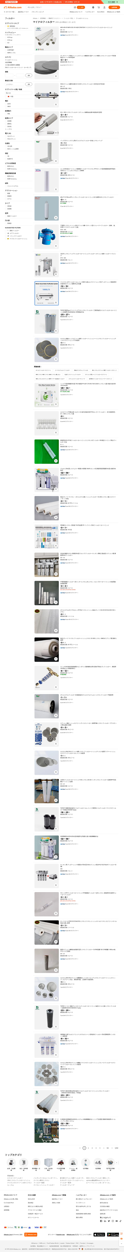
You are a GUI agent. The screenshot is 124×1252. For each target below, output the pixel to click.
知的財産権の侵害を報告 (83, 1214)
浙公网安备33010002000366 (94, 1249)
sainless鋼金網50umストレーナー (98, 1180)
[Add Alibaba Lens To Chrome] (30, 1234)
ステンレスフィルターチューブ (77, 378)
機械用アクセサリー (55, 18)
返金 (77, 1210)
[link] (121, 1233)
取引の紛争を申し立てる (83, 1206)
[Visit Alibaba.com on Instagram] (113, 1221)
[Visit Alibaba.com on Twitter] (109, 1221)
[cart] (99, 7)
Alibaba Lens (8, 1234)
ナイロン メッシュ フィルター (44, 1185)
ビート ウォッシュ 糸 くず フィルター (98, 1183)
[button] (75, 7)
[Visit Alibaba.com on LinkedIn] (105, 1221)
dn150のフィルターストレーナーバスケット (100, 378)
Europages (90, 1243)
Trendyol (82, 1243)
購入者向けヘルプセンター (84, 1199)
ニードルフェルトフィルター (62, 370)
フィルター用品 (68, 18)
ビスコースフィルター (15, 1178)
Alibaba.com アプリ (73, 1234)
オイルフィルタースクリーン (43, 370)
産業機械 (43, 18)
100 (108, 1148)
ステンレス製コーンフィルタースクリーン (96, 374)
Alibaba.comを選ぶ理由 (11, 1199)
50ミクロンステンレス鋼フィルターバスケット (104, 370)
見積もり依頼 (56, 1202)
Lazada (62, 1243)
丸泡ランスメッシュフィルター (73, 374)
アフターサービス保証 (34, 1210)
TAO (77, 1243)
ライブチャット (80, 1202)
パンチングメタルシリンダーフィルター (46, 1178)
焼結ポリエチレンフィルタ (81, 370)
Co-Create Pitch (9, 1202)
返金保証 (30, 1202)
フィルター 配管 (65, 1183)
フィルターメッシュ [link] (82, 18)
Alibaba (35, 18)
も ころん (10, 1185)
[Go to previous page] (80, 1148)
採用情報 (6, 1210)
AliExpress (34, 1243)
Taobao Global (70, 1243)
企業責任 (6, 1206)
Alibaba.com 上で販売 (106, 1199)
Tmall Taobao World (52, 1243)
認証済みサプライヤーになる (109, 1210)
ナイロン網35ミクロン (41, 1180)
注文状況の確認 (104, 1206)
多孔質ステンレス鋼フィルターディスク (72, 1178)
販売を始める (104, 1202)
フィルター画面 (39, 1183)
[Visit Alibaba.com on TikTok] (120, 1221)
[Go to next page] (112, 1148)
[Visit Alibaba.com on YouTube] (116, 1221)
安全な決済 (31, 1199)
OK (29, 75)
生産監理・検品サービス (35, 1214)
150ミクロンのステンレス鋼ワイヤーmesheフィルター (50, 378)
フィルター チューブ (67, 1185)
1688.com (42, 1243)
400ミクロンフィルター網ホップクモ (98, 1178)
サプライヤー (73, 35)
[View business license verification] (79, 1249)
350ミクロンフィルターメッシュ (18, 1180)
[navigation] (18, 584)
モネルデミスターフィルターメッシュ (72, 1180)
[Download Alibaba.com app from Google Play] (113, 1234)
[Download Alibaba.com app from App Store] (99, 1234)
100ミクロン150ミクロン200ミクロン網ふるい (48, 374)
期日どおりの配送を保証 (35, 1206)
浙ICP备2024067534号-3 (111, 1249)
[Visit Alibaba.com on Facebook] (101, 1221)
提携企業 (102, 1214)
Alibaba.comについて (10, 1195)
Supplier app (60, 1234)
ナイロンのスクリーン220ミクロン (19, 1183)
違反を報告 (79, 1217)
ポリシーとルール (33, 1217)
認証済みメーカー (57, 1199)
